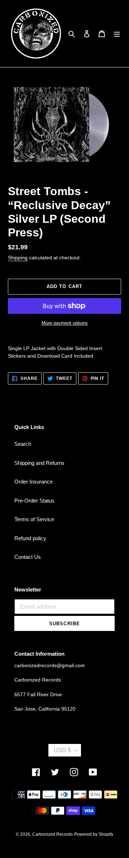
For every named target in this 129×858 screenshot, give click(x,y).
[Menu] (116, 33)
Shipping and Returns (39, 463)
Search (22, 444)
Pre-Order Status (34, 501)
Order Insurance (33, 481)
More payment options (65, 323)
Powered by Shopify (93, 834)
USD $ (62, 750)
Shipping (18, 257)
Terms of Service (34, 519)
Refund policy (30, 538)
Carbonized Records (52, 834)
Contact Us (27, 557)
